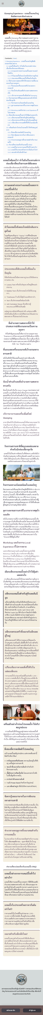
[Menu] (3, 3)
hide (15, 58)
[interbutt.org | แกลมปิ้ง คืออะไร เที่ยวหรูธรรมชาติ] (21, 3)
